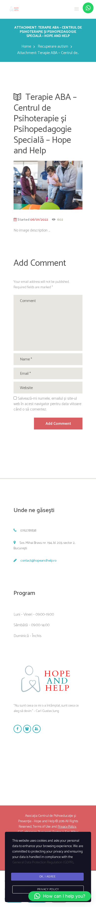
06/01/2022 (39, 219)
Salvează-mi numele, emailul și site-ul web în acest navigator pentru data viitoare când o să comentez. (47, 404)
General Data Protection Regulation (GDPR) (42, 862)
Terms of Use (42, 827)
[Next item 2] (65, 185)
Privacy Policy (48, 889)
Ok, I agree (47, 876)
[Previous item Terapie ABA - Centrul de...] (31, 185)
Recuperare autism (53, 47)
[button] (59, 896)
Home (26, 47)
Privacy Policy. (67, 827)
